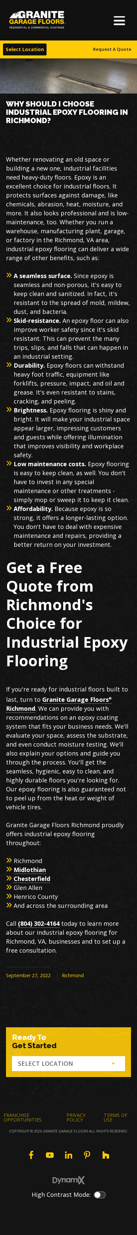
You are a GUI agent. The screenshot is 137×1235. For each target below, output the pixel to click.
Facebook (31, 1155)
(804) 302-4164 (39, 923)
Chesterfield (32, 879)
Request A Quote (112, 49)
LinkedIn (68, 1155)
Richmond (73, 975)
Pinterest (87, 1155)
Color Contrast (100, 1195)
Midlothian (30, 870)
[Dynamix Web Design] (69, 1180)
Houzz (105, 1155)
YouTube (50, 1155)
